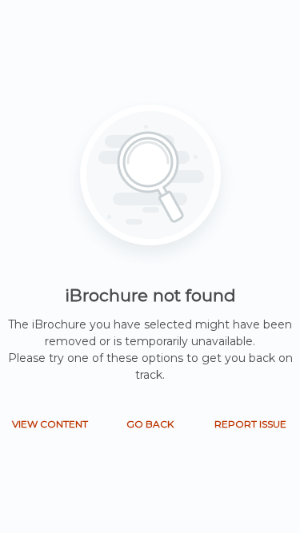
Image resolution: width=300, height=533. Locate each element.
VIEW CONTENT (50, 424)
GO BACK (150, 424)
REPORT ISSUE (250, 424)
